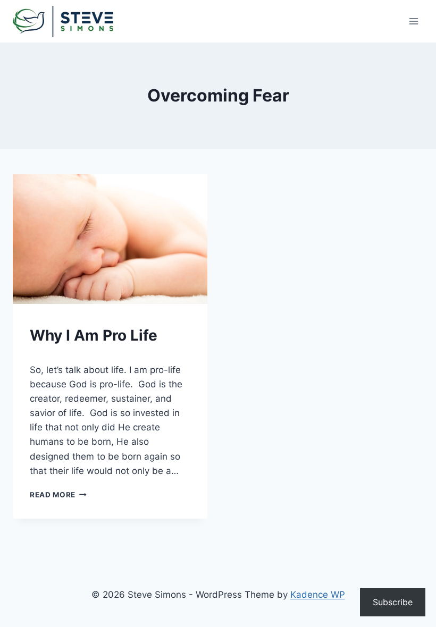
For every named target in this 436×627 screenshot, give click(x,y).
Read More (58, 494)
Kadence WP (317, 594)
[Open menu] (413, 21)
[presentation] (110, 239)
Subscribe (393, 602)
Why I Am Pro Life (93, 335)
